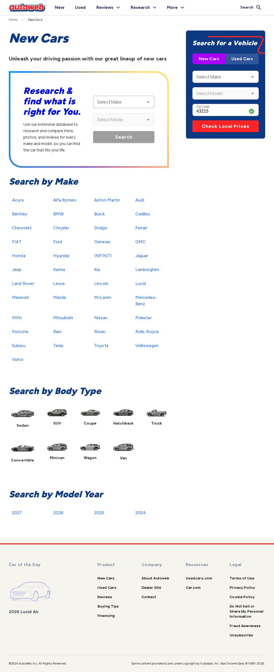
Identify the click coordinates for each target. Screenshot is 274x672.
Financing (106, 615)
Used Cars (242, 58)
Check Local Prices (225, 126)
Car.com (193, 587)
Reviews (104, 596)
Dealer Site (151, 587)
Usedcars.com (199, 578)
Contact (149, 596)
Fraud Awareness (245, 625)
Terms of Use (242, 578)
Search (123, 137)
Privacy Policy (242, 587)
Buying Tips (108, 606)
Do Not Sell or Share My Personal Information (247, 611)
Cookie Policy (242, 596)
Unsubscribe (241, 635)
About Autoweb (155, 578)
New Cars (209, 58)
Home (13, 20)
